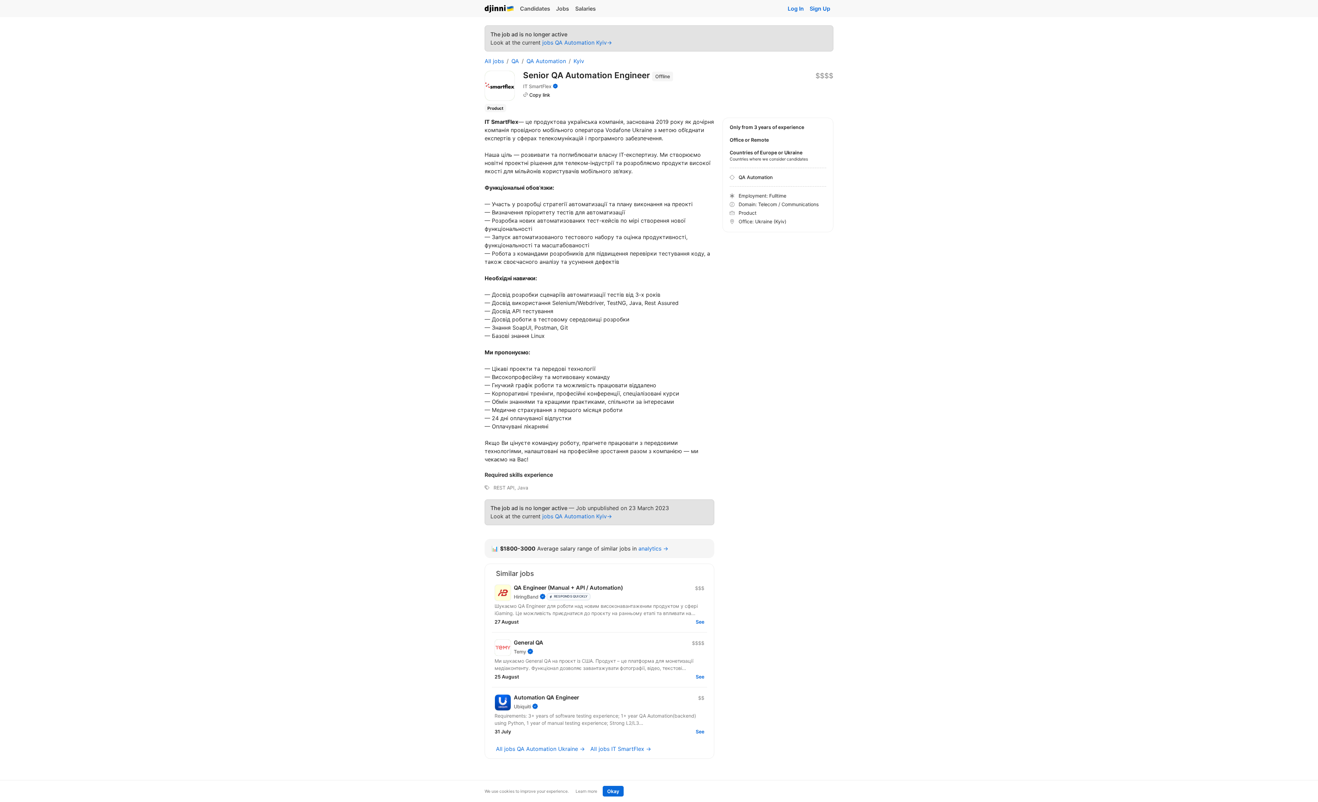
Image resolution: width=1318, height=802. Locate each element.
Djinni (499, 9)
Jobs (562, 8)
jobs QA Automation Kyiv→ (577, 42)
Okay (613, 791)
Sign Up (820, 8)
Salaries (585, 8)
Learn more (586, 791)
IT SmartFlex (537, 86)
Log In (796, 8)
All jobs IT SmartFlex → (620, 748)
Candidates (535, 8)
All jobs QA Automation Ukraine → (540, 748)
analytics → (653, 548)
